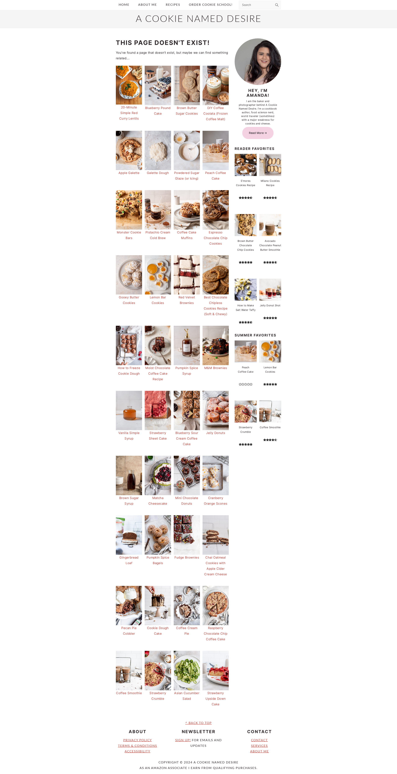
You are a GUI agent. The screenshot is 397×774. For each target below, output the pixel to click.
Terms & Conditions (137, 745)
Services (259, 745)
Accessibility (137, 751)
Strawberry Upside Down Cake (215, 698)
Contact (259, 740)
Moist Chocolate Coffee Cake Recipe (157, 373)
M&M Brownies (215, 368)
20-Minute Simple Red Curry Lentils (129, 112)
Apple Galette (128, 173)
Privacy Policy (137, 740)
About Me (259, 751)
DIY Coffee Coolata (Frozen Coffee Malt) (215, 113)
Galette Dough (158, 173)
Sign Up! (183, 740)
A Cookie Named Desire (198, 19)
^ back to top (198, 723)
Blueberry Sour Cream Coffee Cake (186, 438)
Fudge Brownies (186, 557)
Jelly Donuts (215, 433)
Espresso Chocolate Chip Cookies (215, 238)
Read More (256, 133)
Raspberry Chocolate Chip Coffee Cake (215, 633)
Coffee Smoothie (129, 693)
